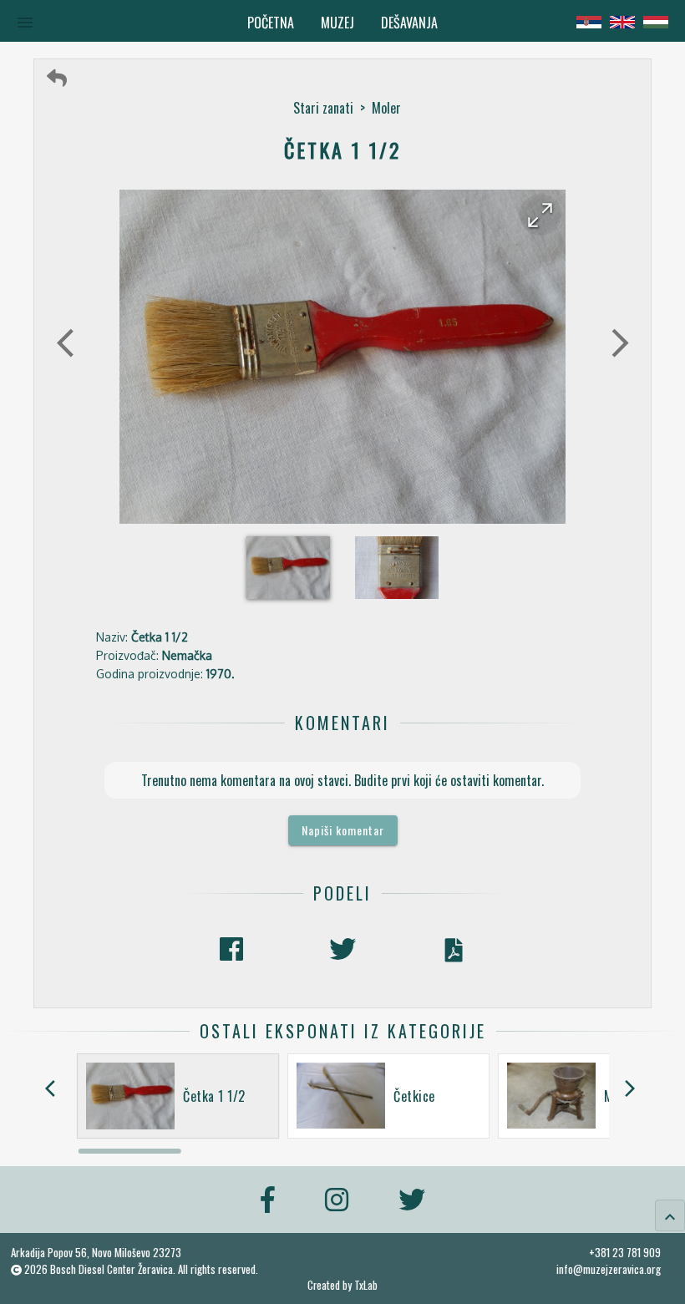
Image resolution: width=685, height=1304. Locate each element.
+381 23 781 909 (625, 1252)
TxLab (366, 1285)
